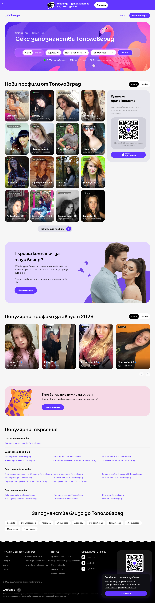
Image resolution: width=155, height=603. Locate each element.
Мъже (38, 52)
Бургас (6, 569)
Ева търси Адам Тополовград (18, 477)
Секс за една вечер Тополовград (20, 495)
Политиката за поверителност (120, 587)
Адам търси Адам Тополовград (68, 474)
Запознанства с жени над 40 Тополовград (122, 474)
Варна (5, 565)
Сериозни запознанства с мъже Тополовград (75, 460)
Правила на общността (61, 556)
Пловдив (6, 560)
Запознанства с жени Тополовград (70, 481)
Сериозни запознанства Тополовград (23, 443)
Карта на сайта (58, 573)
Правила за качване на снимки (37, 560)
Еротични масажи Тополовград (68, 495)
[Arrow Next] (148, 374)
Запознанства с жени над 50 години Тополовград (28, 474)
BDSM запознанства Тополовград (21, 498)
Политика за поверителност (37, 565)
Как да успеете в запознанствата (65, 560)
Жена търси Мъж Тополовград (68, 477)
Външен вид (56, 569)
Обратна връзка (58, 565)
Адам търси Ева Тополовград (67, 456)
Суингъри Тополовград (113, 495)
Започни (101, 5)
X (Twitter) (91, 569)
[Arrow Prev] (141, 374)
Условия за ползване (33, 556)
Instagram (91, 557)
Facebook (90, 563)
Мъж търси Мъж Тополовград (116, 477)
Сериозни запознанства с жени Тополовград (26, 481)
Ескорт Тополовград (112, 498)
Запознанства (21, 33)
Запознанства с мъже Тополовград (119, 460)
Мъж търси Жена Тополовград (116, 456)
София (5, 556)
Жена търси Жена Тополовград (20, 460)
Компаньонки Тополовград (66, 498)
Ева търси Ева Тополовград (18, 456)
